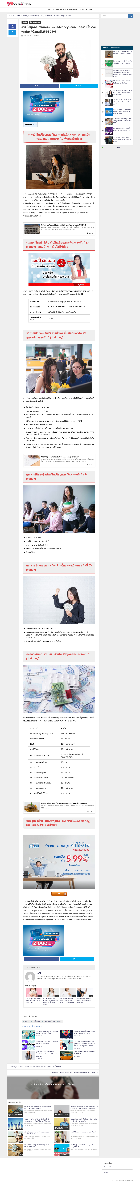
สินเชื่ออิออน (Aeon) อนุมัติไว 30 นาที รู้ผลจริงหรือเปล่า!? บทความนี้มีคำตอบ (122, 121)
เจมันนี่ (60, 1021)
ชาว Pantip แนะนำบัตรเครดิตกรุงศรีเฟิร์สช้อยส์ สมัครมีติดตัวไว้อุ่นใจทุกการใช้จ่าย (122, 111)
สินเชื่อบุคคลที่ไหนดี (49, 1021)
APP (39, 973)
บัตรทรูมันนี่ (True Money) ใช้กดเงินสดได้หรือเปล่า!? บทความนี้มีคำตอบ (36, 1066)
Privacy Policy (108, 1166)
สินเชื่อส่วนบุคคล (35, 22)
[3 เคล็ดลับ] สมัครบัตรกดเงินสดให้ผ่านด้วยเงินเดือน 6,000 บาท (73, 1072)
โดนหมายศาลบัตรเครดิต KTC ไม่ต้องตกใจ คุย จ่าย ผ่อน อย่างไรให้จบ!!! (122, 54)
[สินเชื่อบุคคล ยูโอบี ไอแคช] (59, 862)
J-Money (26, 1021)
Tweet (12, 34)
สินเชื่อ (25, 22)
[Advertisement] (117, 32)
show (34, 124)
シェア (12, 27)
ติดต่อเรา (106, 1172)
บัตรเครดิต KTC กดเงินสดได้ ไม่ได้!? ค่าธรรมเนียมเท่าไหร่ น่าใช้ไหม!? (122, 140)
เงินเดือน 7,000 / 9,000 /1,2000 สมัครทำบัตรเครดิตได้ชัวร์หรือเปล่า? (122, 102)
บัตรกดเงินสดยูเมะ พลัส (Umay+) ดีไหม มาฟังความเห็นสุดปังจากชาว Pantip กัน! (122, 92)
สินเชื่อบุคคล (36, 1021)
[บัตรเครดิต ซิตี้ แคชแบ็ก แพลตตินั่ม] (43, 106)
